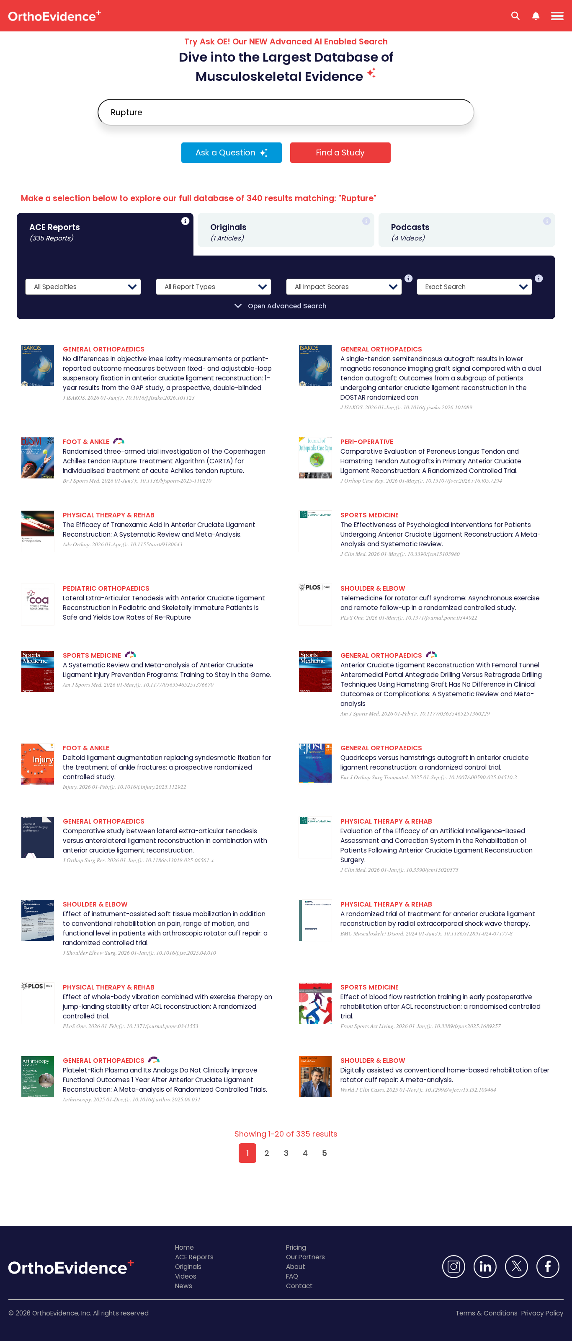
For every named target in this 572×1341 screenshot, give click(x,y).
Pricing (296, 1247)
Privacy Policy (542, 1313)
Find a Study (340, 152)
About (295, 1266)
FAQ (292, 1276)
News (183, 1286)
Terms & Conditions (487, 1313)
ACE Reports (194, 1257)
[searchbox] (286, 112)
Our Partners (305, 1257)
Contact (299, 1286)
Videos (185, 1276)
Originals (188, 1266)
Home (184, 1247)
